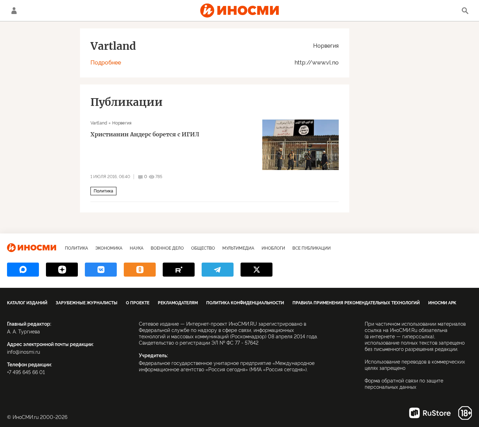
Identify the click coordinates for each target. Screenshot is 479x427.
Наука (136, 248)
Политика (103, 191)
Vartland (98, 123)
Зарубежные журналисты (86, 302)
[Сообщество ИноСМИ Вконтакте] (101, 270)
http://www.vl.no (317, 62)
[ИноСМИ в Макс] (23, 270)
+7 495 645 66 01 (26, 372)
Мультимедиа (238, 248)
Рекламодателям (178, 302)
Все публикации (311, 248)
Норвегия (326, 45)
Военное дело (167, 248)
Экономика (108, 248)
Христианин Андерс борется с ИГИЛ (144, 134)
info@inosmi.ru (23, 352)
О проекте (137, 302)
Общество (203, 248)
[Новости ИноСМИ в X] (256, 270)
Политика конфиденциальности (245, 302)
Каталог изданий (27, 302)
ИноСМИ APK (442, 302)
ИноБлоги (273, 248)
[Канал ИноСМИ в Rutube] (179, 270)
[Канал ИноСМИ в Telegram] (218, 270)
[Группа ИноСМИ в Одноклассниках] (140, 270)
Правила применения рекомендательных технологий (356, 302)
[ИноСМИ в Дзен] (62, 270)
